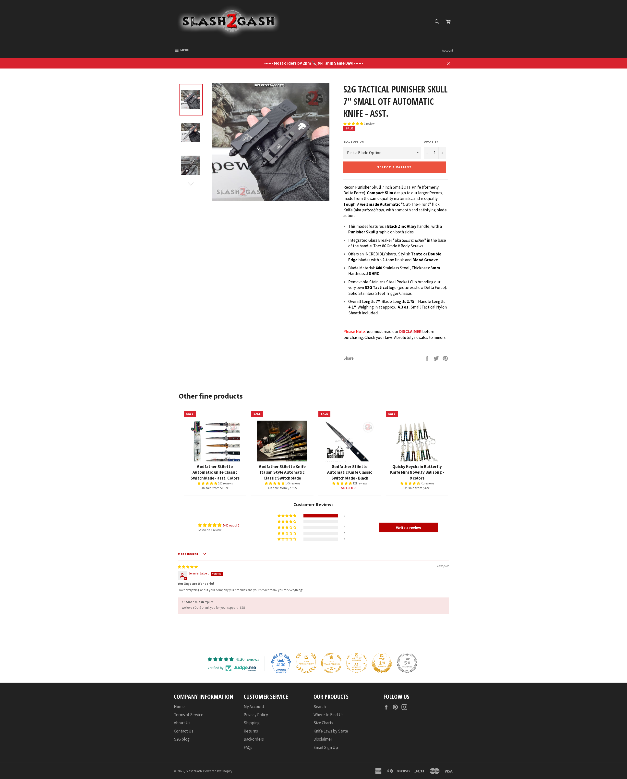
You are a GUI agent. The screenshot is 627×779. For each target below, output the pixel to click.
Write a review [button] (408, 527)
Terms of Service (188, 714)
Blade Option (353, 141)
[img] (188, 567)
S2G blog (182, 739)
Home (179, 706)
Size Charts (323, 722)
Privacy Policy (256, 714)
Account (447, 50)
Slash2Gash (194, 771)
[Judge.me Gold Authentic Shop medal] (306, 663)
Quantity (431, 141)
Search (320, 706)
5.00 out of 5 (231, 525)
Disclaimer (323, 739)
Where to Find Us (328, 714)
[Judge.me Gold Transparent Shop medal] (331, 663)
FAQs (248, 747)
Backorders (254, 739)
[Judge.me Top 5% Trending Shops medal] (407, 663)
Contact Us (183, 731)
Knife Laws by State (331, 731)
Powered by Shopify (217, 771)
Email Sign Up (326, 747)
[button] (353, 124)
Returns (251, 731)
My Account (254, 706)
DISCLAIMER (410, 331)
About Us (182, 722)
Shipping (252, 722)
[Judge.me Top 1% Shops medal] (382, 663)
